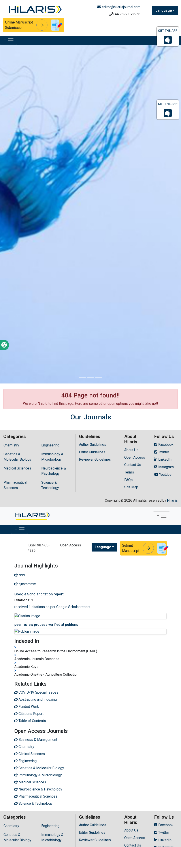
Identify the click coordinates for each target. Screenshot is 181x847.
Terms (129, 472)
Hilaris (172, 500)
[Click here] (34, 10)
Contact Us (132, 465)
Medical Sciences (17, 468)
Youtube (165, 474)
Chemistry (11, 445)
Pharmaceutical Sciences (15, 485)
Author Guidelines (92, 444)
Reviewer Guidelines (95, 459)
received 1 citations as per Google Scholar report (52, 607)
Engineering (50, 445)
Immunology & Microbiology (52, 457)
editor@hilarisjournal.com (120, 7)
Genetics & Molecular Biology (17, 457)
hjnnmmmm (27, 584)
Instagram (165, 467)
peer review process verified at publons (46, 624)
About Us (131, 450)
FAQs (128, 480)
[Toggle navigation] (8, 40)
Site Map (131, 487)
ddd (21, 575)
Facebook (165, 444)
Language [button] (163, 10)
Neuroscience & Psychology (53, 471)
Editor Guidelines (92, 452)
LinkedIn (164, 459)
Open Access (134, 457)
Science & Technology (50, 485)
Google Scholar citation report (39, 594)
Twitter (163, 452)
